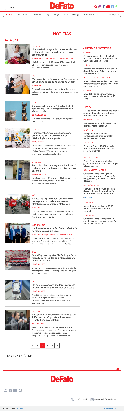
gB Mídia (19, 409)
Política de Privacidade (111, 409)
